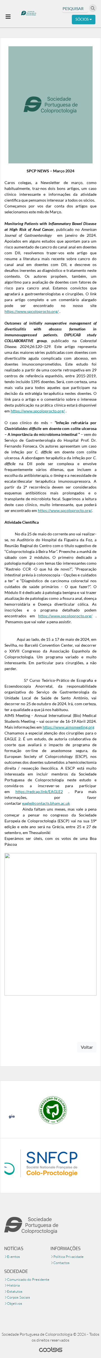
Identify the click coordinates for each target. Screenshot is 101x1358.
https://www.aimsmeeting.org (68, 727)
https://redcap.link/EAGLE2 (39, 791)
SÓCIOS (82, 19)
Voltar (87, 1047)
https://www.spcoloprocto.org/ (31, 311)
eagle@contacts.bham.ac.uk (46, 803)
